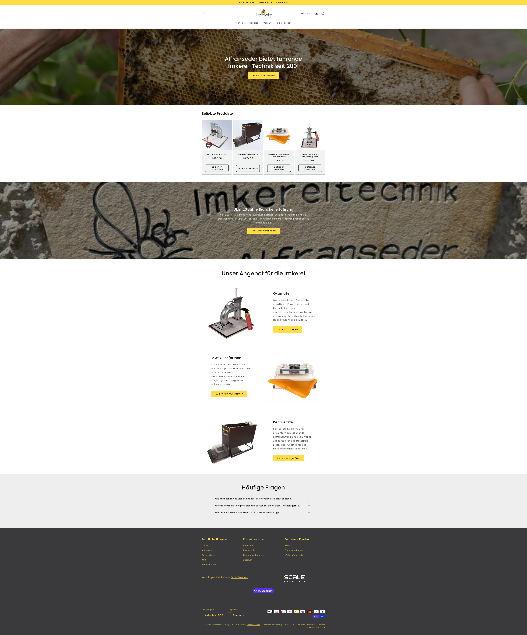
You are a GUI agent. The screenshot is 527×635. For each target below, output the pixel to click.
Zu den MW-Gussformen (229, 393)
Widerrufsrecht (209, 564)
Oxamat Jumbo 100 (216, 154)
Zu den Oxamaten (287, 329)
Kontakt (206, 545)
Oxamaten (248, 545)
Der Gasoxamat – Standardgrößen (310, 155)
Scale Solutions (239, 577)
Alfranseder (218, 625)
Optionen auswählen (217, 168)
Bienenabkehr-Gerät (248, 154)
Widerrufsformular (294, 555)
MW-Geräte (249, 550)
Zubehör (247, 560)
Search (288, 545)
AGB (204, 560)
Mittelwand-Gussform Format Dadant (279, 155)
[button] (205, 13)
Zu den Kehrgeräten (288, 458)
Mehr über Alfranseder (263, 230)
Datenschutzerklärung (272, 625)
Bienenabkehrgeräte (253, 555)
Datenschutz (208, 555)
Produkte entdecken (263, 75)
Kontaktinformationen (306, 625)
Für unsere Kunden (294, 550)
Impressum (207, 550)
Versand (321, 625)
